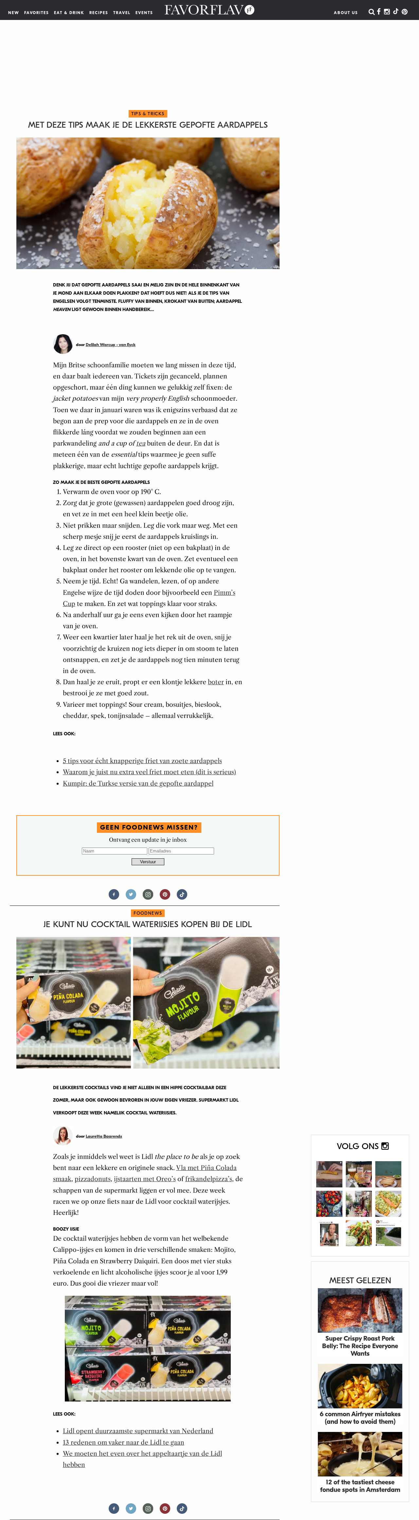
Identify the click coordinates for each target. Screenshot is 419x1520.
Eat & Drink (69, 12)
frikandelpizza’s (208, 1179)
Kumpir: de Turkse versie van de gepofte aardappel (138, 783)
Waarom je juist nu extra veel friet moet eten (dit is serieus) (149, 772)
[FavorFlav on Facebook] (378, 12)
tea (140, 443)
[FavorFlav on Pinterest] (404, 12)
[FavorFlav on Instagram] (387, 12)
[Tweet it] (131, 897)
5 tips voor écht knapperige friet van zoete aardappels (142, 761)
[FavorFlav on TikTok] (396, 12)
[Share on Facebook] (114, 897)
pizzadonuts (93, 1179)
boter (216, 682)
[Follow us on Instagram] (148, 897)
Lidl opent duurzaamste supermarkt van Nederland (138, 1431)
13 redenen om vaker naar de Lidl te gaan (123, 1442)
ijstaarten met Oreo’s (145, 1179)
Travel (122, 12)
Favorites (36, 12)
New (13, 12)
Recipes (98, 12)
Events (144, 12)
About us (346, 12)
